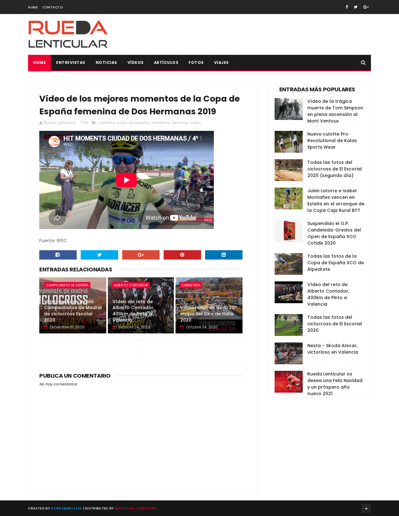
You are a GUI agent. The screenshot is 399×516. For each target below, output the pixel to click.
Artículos (166, 62)
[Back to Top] (366, 508)
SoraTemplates (66, 508)
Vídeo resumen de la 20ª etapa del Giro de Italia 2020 (208, 313)
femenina (160, 122)
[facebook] (347, 7)
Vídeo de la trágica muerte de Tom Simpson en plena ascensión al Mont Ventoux (335, 111)
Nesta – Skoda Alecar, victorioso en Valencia (332, 348)
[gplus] (366, 7)
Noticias (106, 62)
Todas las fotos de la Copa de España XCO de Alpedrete (335, 262)
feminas (180, 122)
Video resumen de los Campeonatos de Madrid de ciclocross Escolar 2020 (73, 311)
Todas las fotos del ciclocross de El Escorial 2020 (334, 323)
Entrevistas (70, 62)
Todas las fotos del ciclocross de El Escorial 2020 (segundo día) (334, 169)
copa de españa (133, 122)
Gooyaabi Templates (135, 508)
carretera (106, 122)
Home (33, 7)
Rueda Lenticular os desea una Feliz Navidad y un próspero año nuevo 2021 (335, 384)
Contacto (52, 7)
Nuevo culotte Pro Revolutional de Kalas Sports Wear (332, 140)
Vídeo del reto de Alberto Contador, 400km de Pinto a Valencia (133, 311)
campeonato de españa (67, 285)
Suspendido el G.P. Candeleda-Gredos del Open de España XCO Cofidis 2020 (334, 233)
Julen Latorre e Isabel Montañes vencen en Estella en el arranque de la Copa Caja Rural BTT (335, 200)
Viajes (221, 62)
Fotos (196, 62)
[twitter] (356, 7)
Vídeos (135, 62)
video (195, 122)
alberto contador (130, 285)
